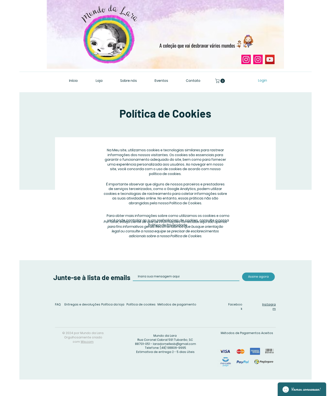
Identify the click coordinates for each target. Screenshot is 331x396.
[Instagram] (246, 59)
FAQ (58, 304)
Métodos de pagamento (177, 304)
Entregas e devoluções (82, 304)
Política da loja (112, 304)
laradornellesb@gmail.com (174, 344)
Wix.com (87, 342)
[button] (220, 81)
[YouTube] (270, 59)
